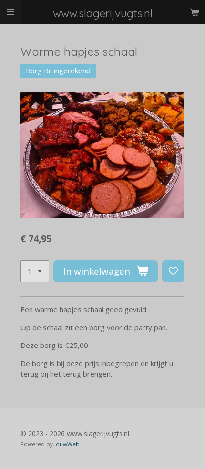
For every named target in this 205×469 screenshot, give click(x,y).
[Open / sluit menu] (10, 12)
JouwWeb (67, 444)
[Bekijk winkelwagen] (194, 12)
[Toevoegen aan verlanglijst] (173, 271)
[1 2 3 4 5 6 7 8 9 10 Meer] (34, 271)
